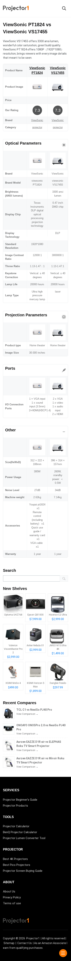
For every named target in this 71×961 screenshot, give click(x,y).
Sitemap (9, 943)
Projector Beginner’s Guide (20, 799)
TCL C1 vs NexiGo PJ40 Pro (34, 709)
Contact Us (24, 943)
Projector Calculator (16, 826)
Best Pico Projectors (16, 865)
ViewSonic (37, 120)
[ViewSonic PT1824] (37, 86)
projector (37, 127)
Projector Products (15, 805)
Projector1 (33, 938)
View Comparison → (27, 714)
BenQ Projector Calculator (20, 832)
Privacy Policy (12, 897)
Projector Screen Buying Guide (22, 871)
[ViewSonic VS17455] (58, 86)
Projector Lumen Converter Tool (24, 838)
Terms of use (12, 903)
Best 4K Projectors (15, 859)
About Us (9, 891)
